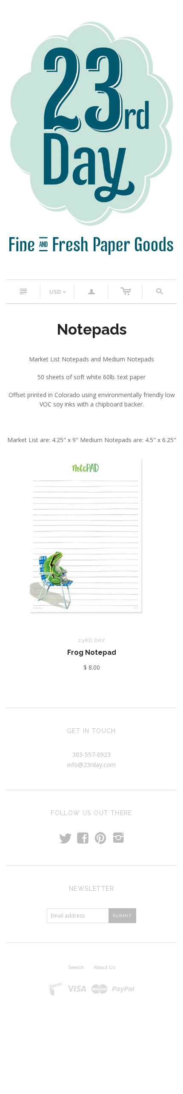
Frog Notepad (91, 652)
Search (76, 967)
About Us (104, 967)
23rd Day (91, 640)
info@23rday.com (91, 765)
